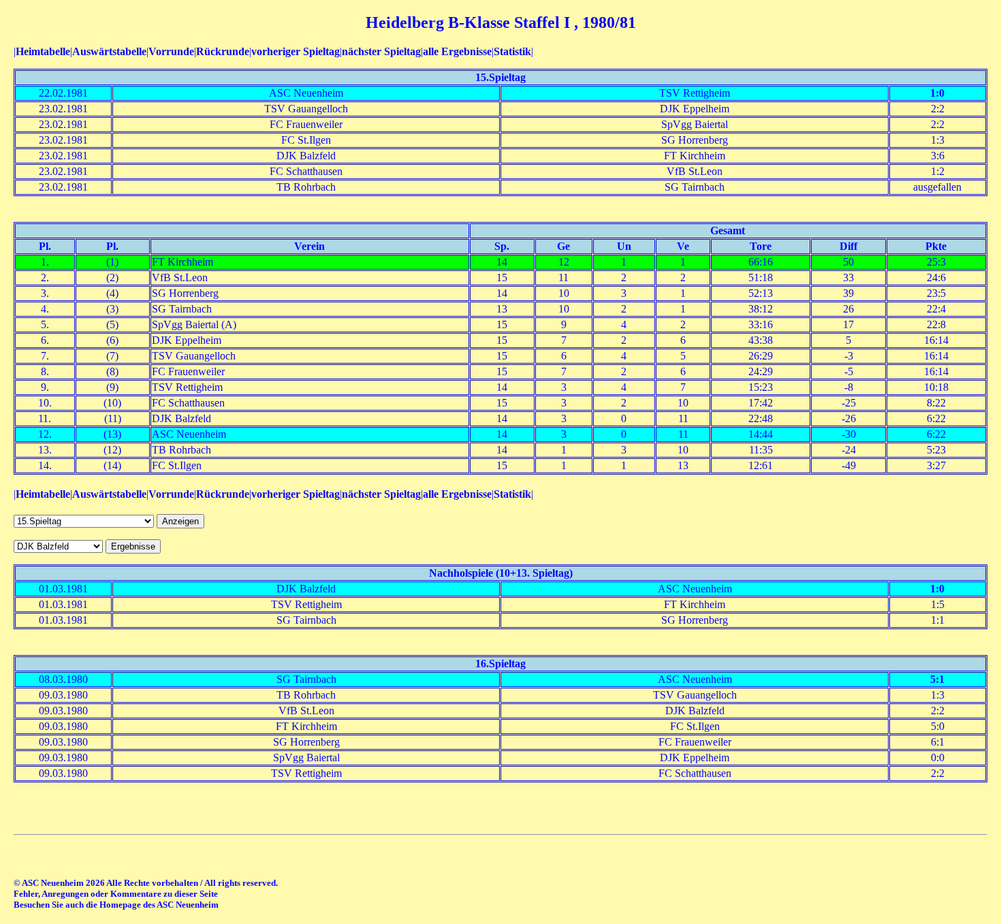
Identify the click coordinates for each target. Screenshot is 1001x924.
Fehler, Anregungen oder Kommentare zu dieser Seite (116, 894)
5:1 (937, 679)
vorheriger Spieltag (295, 51)
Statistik (512, 51)
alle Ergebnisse (457, 51)
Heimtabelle (43, 51)
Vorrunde (171, 51)
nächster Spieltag (381, 51)
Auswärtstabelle (109, 51)
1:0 (937, 93)
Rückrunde (222, 51)
